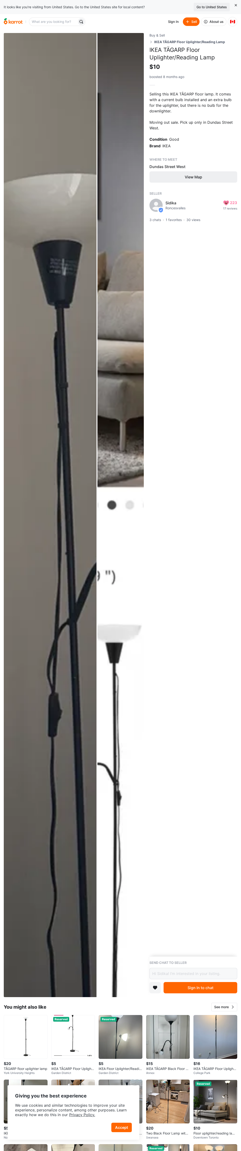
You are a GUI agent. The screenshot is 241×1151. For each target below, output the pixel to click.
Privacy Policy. (82, 1114)
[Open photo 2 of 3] (120, 274)
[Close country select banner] (236, 5)
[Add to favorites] (155, 987)
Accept (121, 1127)
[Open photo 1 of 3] (50, 515)
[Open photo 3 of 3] (120, 756)
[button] (224, 1007)
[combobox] (53, 21)
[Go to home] (13, 21)
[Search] (81, 21)
